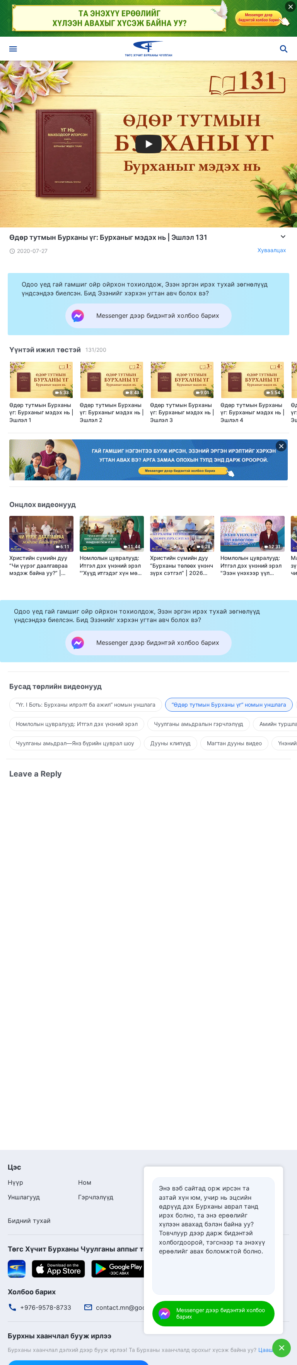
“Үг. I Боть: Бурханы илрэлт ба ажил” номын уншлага (85, 704)
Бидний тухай (29, 1220)
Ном (84, 1182)
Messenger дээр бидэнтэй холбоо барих (220, 1313)
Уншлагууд (24, 1197)
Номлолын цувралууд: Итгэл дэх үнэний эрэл (77, 724)
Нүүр (15, 1182)
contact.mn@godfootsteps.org (141, 1307)
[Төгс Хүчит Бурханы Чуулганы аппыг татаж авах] (17, 1268)
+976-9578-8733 (45, 1307)
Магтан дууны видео (234, 743)
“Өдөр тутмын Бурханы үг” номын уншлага (229, 704)
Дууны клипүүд (170, 743)
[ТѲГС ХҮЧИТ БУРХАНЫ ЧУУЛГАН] (148, 49)
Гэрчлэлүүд (95, 1197)
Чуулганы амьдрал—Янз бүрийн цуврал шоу (75, 743)
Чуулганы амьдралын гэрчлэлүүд (198, 724)
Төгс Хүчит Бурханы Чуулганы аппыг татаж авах (93, 1249)
